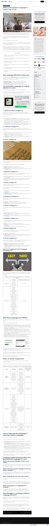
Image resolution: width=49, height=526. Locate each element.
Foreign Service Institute (15, 77)
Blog (5, 11)
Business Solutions (30, 1)
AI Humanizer (25, 1)
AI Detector (20, 1)
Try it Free (42, 1)
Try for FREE (20, 106)
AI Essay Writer (37, 94)
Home (4, 11)
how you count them (17, 133)
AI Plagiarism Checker (38, 83)
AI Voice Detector (37, 85)
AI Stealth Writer (37, 97)
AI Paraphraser (22, 443)
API (36, 1)
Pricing (34, 1)
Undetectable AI (23, 508)
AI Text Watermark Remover (39, 89)
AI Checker (13, 352)
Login (45, 1)
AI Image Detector (37, 86)
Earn (38, 1)
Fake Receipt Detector (38, 88)
